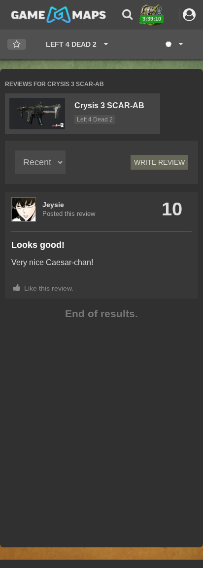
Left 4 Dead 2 (95, 119)
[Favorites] (16, 44)
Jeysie (53, 205)
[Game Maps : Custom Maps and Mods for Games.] (58, 14)
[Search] (127, 14)
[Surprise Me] (174, 44)
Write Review (159, 162)
